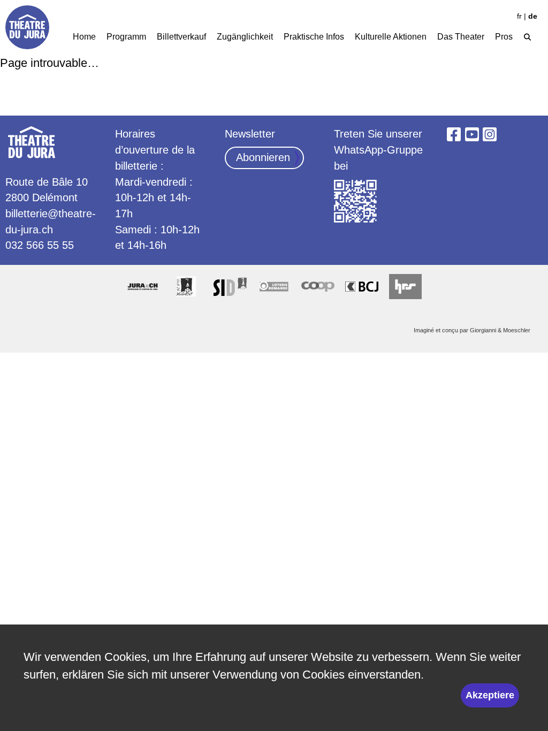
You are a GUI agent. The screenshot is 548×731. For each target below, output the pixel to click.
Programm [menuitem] (126, 36)
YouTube (472, 134)
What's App (356, 202)
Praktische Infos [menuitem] (314, 36)
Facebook (454, 134)
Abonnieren (263, 157)
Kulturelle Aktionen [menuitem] (391, 36)
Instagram (490, 134)
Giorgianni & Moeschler (500, 330)
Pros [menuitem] (504, 36)
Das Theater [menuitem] (460, 36)
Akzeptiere (490, 695)
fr (519, 16)
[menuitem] (527, 35)
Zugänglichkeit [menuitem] (245, 36)
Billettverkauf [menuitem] (181, 36)
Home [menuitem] (84, 36)
